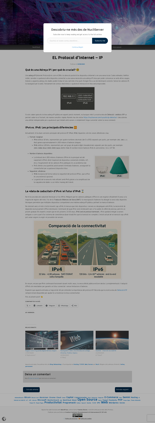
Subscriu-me (100, 41)
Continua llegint (77, 47)
